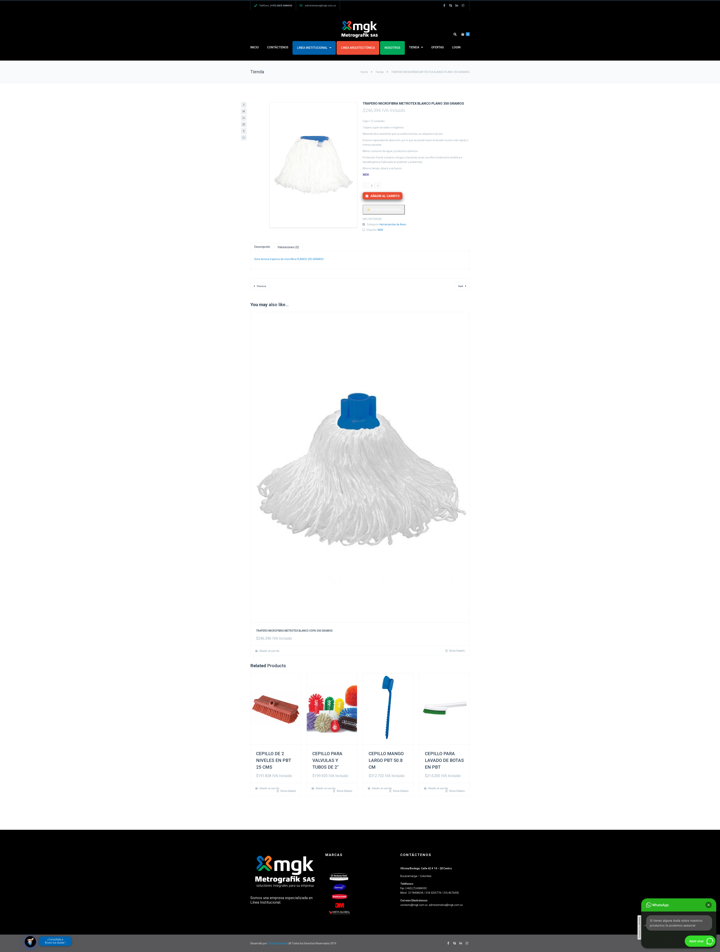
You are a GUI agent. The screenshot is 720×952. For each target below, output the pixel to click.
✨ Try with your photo (383, 209)
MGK (380, 229)
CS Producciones (277, 943)
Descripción (262, 247)
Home (364, 71)
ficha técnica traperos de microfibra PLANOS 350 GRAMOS (289, 259)
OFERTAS (437, 47)
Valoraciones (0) (288, 247)
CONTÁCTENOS (277, 47)
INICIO (254, 47)
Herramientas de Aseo (393, 224)
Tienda (379, 71)
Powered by (639, 927)
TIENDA (414, 47)
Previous (261, 286)
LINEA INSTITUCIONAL (312, 47)
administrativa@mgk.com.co (320, 5)
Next (460, 286)
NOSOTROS (392, 47)
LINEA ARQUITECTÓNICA (358, 47)
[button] (708, 905)
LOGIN (456, 47)
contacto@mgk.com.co (414, 904)
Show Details (456, 650)
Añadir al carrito (385, 196)
